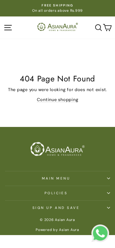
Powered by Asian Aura (57, 229)
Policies (56, 193)
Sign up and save (56, 207)
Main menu (56, 178)
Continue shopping (57, 100)
